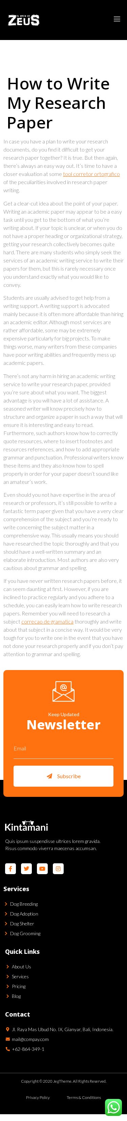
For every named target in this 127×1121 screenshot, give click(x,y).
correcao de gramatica (47, 621)
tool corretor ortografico (91, 174)
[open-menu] (116, 20)
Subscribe (69, 776)
